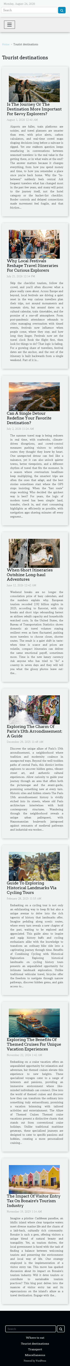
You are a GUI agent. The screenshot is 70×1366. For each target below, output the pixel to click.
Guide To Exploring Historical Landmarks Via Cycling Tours (31, 888)
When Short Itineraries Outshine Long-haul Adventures (30, 575)
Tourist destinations (35, 1343)
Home (6, 44)
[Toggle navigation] (9, 25)
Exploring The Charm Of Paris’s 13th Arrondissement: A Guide (34, 731)
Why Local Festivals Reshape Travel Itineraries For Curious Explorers (32, 266)
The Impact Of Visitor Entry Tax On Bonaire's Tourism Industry (33, 1201)
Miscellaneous (35, 1355)
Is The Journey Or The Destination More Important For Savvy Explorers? (34, 109)
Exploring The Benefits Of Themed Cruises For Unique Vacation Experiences (34, 1044)
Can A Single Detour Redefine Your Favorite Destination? (29, 418)
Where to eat (35, 1337)
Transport (35, 1349)
